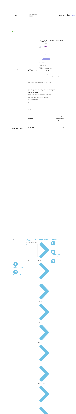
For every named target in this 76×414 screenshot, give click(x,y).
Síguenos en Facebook (18, 267)
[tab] (41, 68)
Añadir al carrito (46, 59)
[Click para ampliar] (14, 32)
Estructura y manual (61, 120)
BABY (39, 36)
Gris (59, 116)
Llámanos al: (53, 246)
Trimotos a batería (43, 33)
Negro (61, 116)
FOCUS (63, 125)
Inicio (39, 33)
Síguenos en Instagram (18, 274)
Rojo (63, 116)
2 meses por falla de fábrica (60, 118)
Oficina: (52, 264)
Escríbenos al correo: (55, 254)
